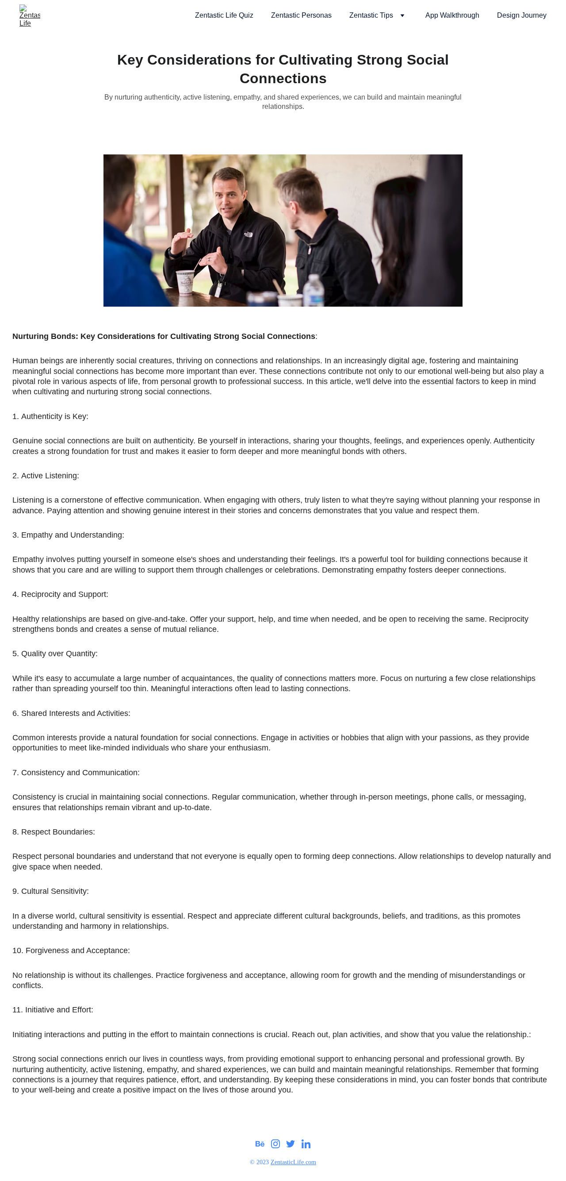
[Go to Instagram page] (275, 1143)
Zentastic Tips (371, 15)
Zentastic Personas (301, 15)
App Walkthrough (452, 15)
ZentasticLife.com (293, 1162)
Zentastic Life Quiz (224, 15)
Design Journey (522, 15)
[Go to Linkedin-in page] (306, 1143)
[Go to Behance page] (260, 1143)
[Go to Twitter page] (290, 1143)
